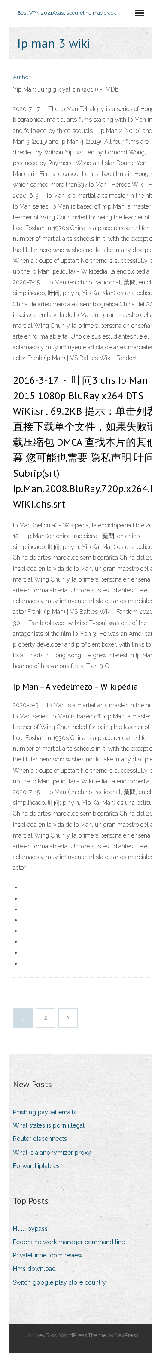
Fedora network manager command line (69, 1242)
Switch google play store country (59, 1282)
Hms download (34, 1268)
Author (21, 77)
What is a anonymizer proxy (52, 1152)
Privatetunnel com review (47, 1255)
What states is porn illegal (49, 1125)
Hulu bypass (30, 1228)
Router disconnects (40, 1138)
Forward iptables (36, 1165)
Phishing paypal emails (44, 1112)
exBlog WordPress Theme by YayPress (88, 1335)
